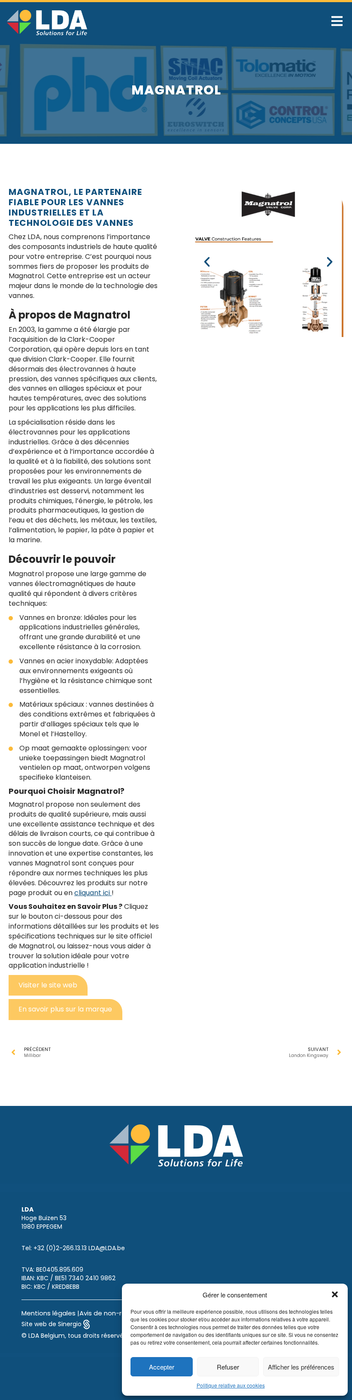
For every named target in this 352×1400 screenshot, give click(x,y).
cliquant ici (93, 893)
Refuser (228, 1366)
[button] (335, 1294)
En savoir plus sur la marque (65, 1009)
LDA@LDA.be (106, 1248)
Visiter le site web (47, 985)
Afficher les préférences (301, 1366)
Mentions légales (48, 1313)
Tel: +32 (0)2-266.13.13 (54, 1248)
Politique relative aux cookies (231, 1385)
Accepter (161, 1366)
